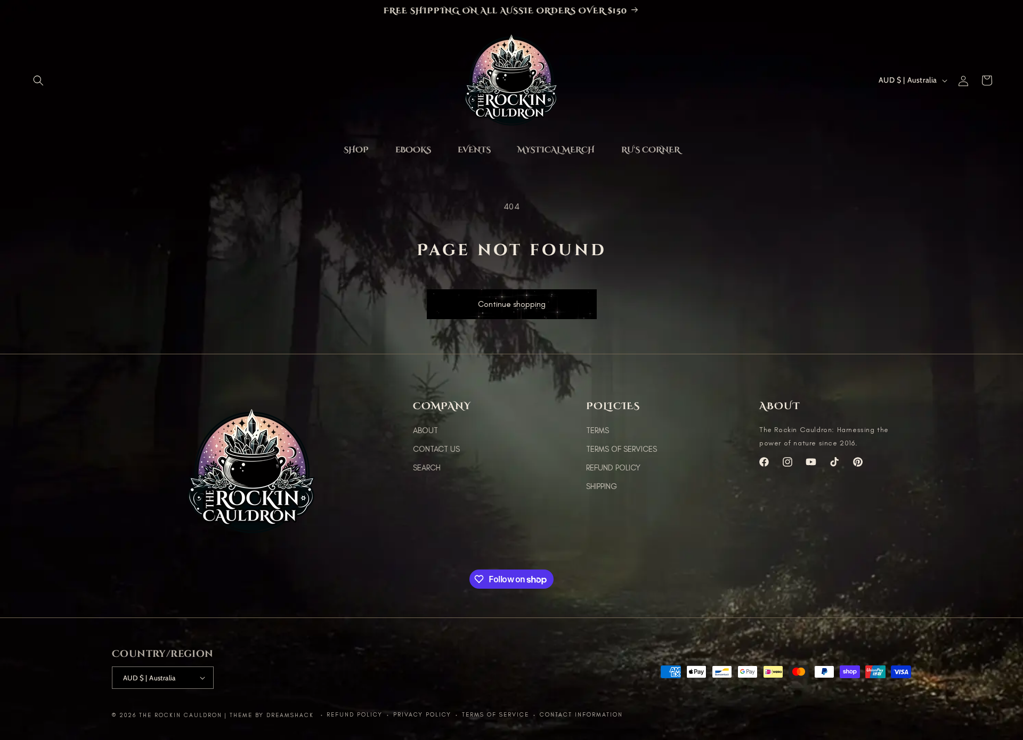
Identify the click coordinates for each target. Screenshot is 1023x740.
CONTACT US (436, 449)
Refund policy (355, 714)
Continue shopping (512, 302)
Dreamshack (291, 715)
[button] (38, 80)
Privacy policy (422, 714)
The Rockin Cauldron (180, 715)
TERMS (597, 430)
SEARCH (427, 468)
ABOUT (425, 430)
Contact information (581, 714)
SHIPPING (601, 486)
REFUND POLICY (613, 468)
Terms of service (495, 714)
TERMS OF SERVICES (621, 449)
